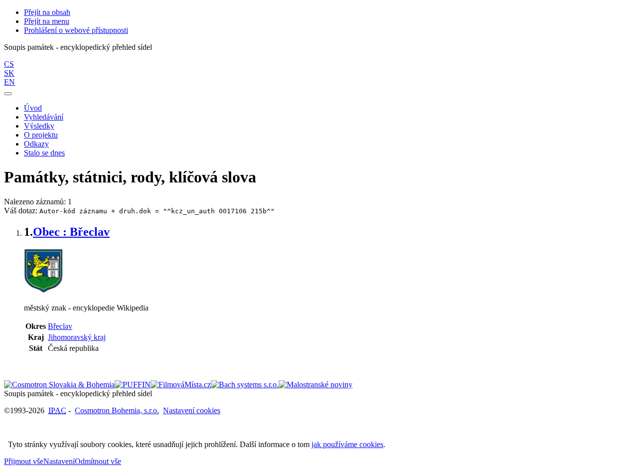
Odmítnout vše (98, 461)
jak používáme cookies (347, 444)
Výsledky (39, 126)
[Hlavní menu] (8, 93)
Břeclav (60, 326)
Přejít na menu (46, 21)
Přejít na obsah (47, 12)
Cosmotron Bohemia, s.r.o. (117, 410)
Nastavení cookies (191, 410)
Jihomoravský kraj (77, 337)
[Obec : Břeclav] (43, 291)
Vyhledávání (43, 117)
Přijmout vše (23, 461)
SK (9, 73)
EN (9, 82)
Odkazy (36, 144)
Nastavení (59, 461)
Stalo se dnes (44, 153)
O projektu (41, 135)
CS (9, 64)
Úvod (33, 108)
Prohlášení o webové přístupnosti (76, 30)
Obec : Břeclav (71, 231)
